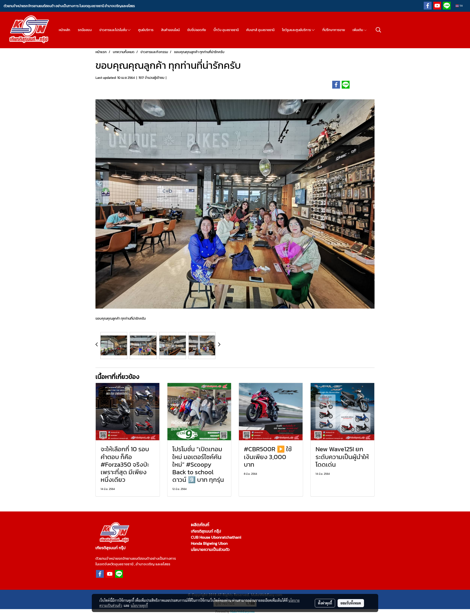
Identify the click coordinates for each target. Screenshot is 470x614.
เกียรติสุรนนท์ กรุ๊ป (206, 531)
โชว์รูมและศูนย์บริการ (297, 30)
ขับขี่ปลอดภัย (196, 30)
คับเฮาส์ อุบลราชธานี (260, 30)
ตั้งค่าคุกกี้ (325, 603)
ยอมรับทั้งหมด (351, 603)
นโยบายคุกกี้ (139, 605)
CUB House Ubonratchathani (216, 537)
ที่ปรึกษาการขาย (333, 30)
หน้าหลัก (64, 30)
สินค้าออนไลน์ (170, 30)
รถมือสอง (85, 30)
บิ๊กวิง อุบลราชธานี (226, 30)
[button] (378, 30)
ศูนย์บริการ (145, 30)
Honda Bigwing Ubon (209, 543)
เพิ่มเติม (358, 30)
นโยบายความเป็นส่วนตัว (210, 549)
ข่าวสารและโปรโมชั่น (113, 30)
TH (461, 5)
